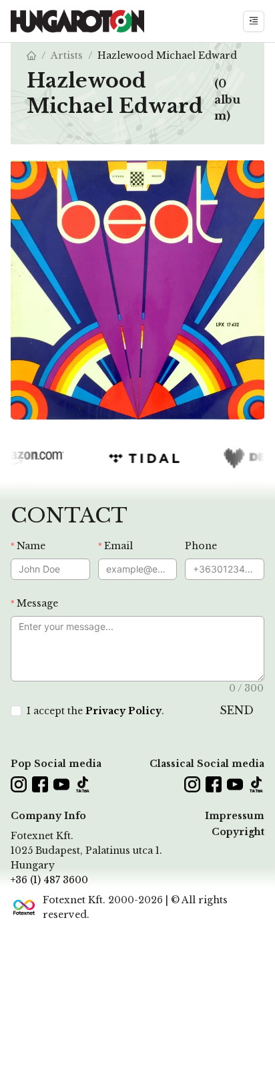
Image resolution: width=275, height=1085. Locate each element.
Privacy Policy (123, 711)
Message (37, 603)
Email (118, 546)
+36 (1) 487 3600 (49, 880)
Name (31, 546)
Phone (201, 546)
